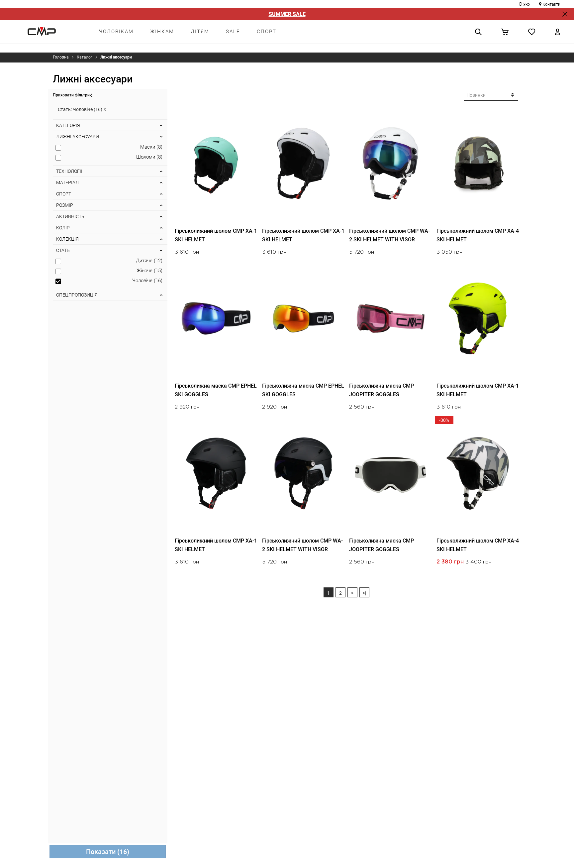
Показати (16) (107, 852)
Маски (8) (151, 147)
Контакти (551, 4)
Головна (61, 57)
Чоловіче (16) (147, 281)
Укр (526, 4)
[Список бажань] (531, 31)
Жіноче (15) (149, 271)
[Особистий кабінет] (557, 31)
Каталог (84, 57)
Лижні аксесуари (116, 57)
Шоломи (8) (149, 157)
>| (364, 593)
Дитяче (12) (149, 261)
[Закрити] (564, 14)
